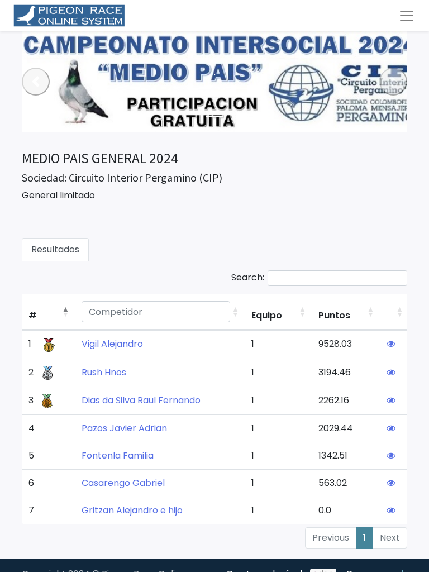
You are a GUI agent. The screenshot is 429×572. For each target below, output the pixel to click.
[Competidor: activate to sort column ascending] (160, 312)
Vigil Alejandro (112, 343)
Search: (247, 277)
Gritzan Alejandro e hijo (132, 510)
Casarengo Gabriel (123, 482)
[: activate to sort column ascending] (394, 312)
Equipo (266, 315)
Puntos (334, 315)
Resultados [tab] (55, 249)
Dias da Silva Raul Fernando (141, 400)
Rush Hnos (104, 372)
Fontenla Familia (118, 455)
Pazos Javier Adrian (124, 428)
